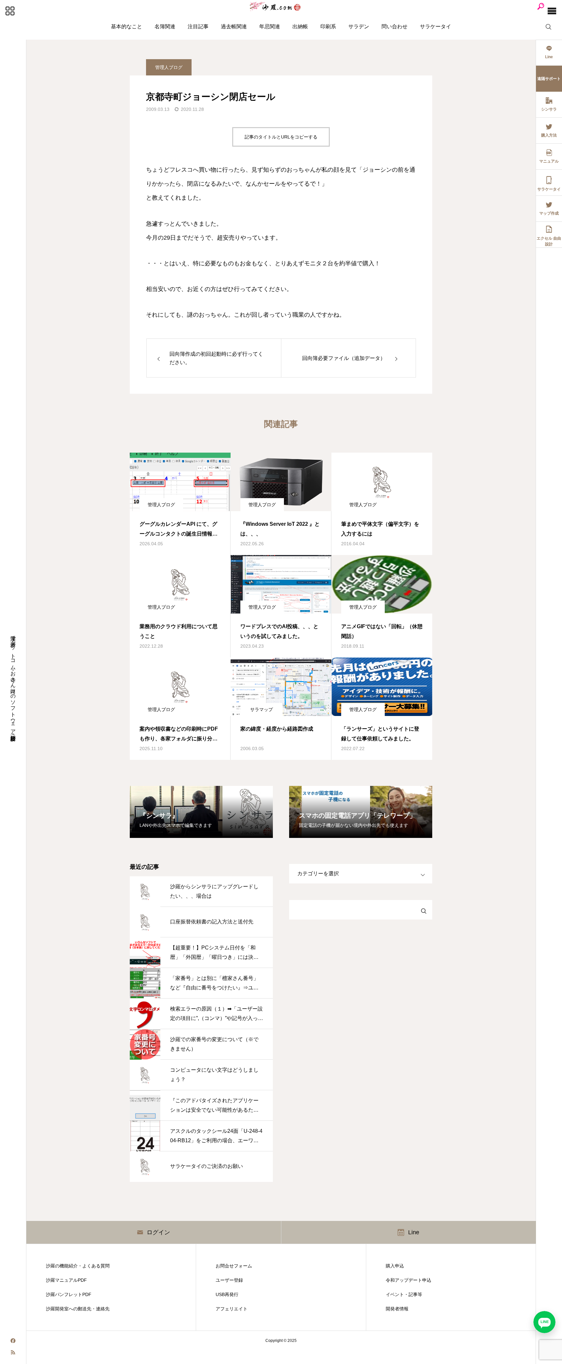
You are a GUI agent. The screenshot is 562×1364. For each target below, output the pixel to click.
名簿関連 (164, 26)
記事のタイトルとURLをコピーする (281, 136)
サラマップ (261, 709)
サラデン (358, 26)
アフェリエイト (232, 1308)
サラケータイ (435, 26)
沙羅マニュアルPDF (66, 1280)
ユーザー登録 (229, 1280)
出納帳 (300, 26)
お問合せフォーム (234, 1266)
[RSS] (13, 1351)
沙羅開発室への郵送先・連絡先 (78, 1308)
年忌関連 (269, 26)
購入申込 (395, 1266)
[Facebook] (13, 1340)
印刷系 (328, 26)
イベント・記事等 (404, 1294)
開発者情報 (397, 1308)
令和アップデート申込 (408, 1280)
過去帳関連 (234, 26)
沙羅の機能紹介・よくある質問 (78, 1266)
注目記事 (198, 26)
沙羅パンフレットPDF (68, 1294)
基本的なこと (126, 26)
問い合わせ (394, 26)
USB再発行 (227, 1294)
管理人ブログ (168, 67)
